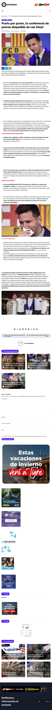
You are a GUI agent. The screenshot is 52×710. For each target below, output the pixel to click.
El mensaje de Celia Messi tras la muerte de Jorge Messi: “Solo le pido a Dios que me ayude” (13, 365)
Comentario (5, 398)
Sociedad (10, 356)
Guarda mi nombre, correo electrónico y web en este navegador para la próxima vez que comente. (25, 436)
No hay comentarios (15, 31)
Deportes (9, 20)
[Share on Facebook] (3, 68)
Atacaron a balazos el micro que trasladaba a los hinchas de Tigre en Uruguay (13, 384)
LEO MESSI (23, 31)
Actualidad (4, 20)
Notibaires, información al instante (10, 701)
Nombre (4, 417)
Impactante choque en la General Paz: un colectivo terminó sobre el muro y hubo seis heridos (35, 657)
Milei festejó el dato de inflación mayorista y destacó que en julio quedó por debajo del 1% (10, 675)
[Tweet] (6, 68)
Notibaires (30, 343)
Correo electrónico (6, 423)
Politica (5, 663)
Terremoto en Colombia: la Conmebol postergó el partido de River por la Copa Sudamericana (38, 366)
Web (3, 429)
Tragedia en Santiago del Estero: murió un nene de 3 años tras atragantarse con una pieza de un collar (36, 675)
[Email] (10, 68)
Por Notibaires (7, 31)
